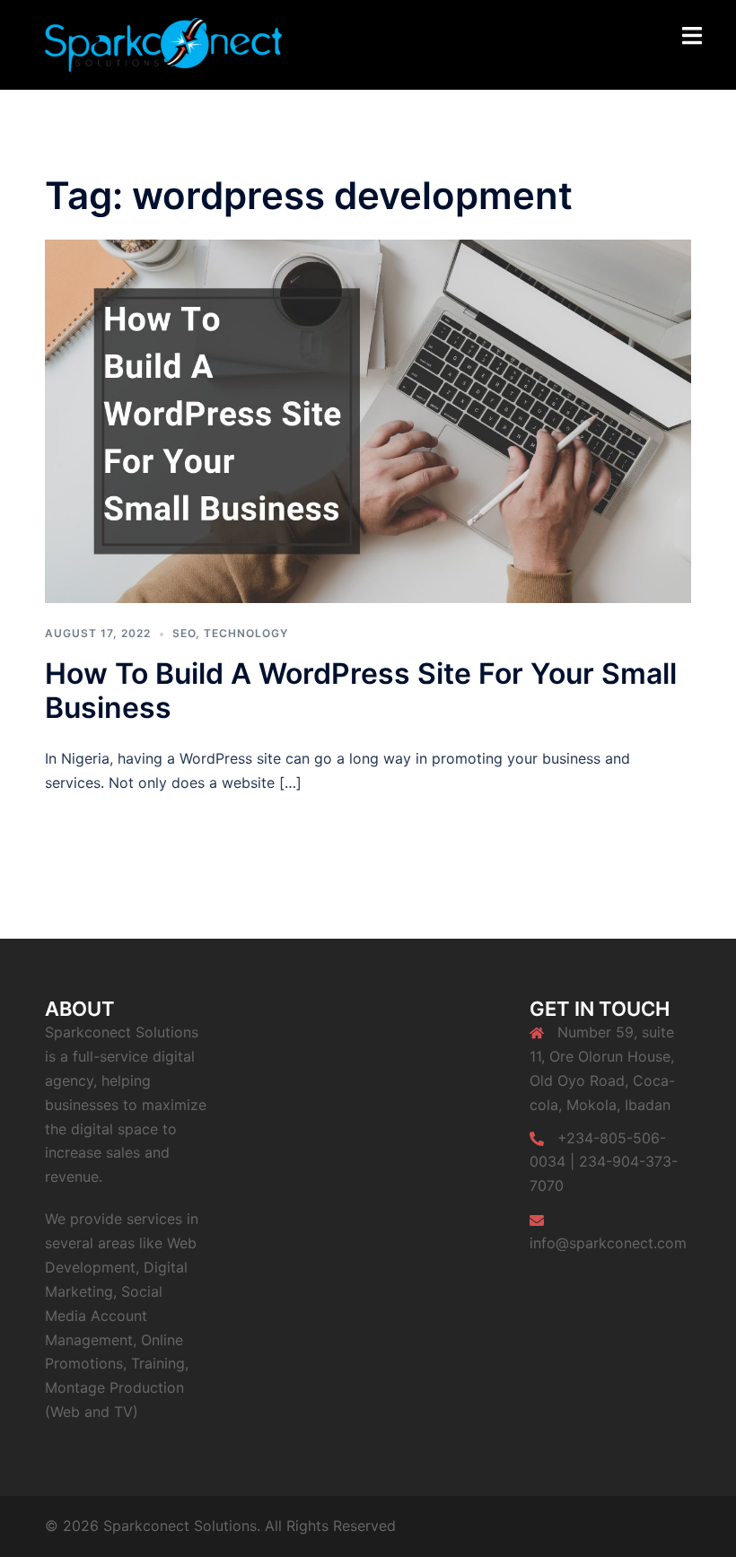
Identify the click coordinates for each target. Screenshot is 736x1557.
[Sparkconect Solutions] (163, 43)
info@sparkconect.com (608, 1243)
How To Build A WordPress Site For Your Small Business (361, 690)
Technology (246, 633)
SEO (184, 633)
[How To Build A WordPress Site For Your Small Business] (368, 420)
